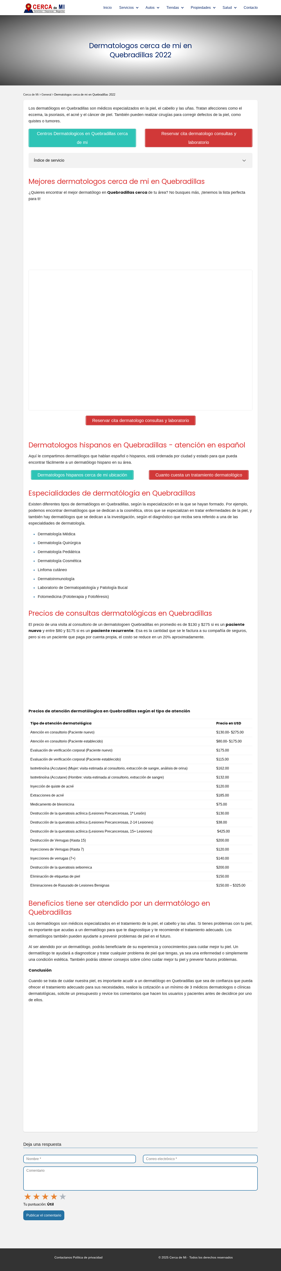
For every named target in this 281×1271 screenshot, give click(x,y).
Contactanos (63, 1257)
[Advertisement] (140, 237)
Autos (150, 7)
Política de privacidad (88, 1257)
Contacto (251, 7)
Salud (227, 7)
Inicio (107, 7)
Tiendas (172, 7)
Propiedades (201, 7)
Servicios (126, 7)
